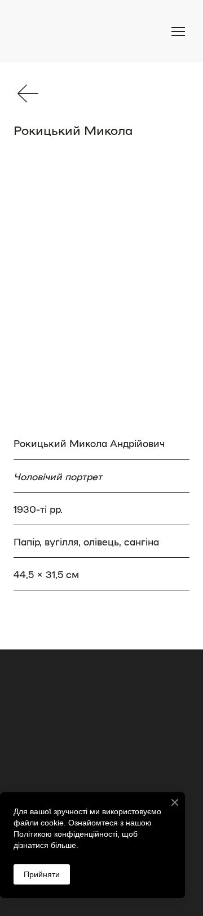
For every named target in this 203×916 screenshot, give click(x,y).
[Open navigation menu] (178, 31)
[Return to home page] (74, 31)
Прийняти (42, 874)
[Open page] (28, 93)
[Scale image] (101, 292)
